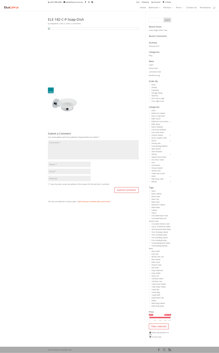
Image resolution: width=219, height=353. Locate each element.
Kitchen (167, 8)
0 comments (76, 23)
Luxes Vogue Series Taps (158, 30)
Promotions (205, 8)
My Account (155, 2)
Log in (151, 65)
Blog (150, 55)
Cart (137, 2)
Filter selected (158, 326)
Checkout (145, 2)
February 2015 (154, 46)
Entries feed (153, 68)
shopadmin (54, 23)
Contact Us (191, 8)
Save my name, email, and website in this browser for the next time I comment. (80, 184)
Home (143, 8)
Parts (178, 8)
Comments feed (155, 72)
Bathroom (153, 8)
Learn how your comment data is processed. (93, 201)
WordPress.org (154, 75)
